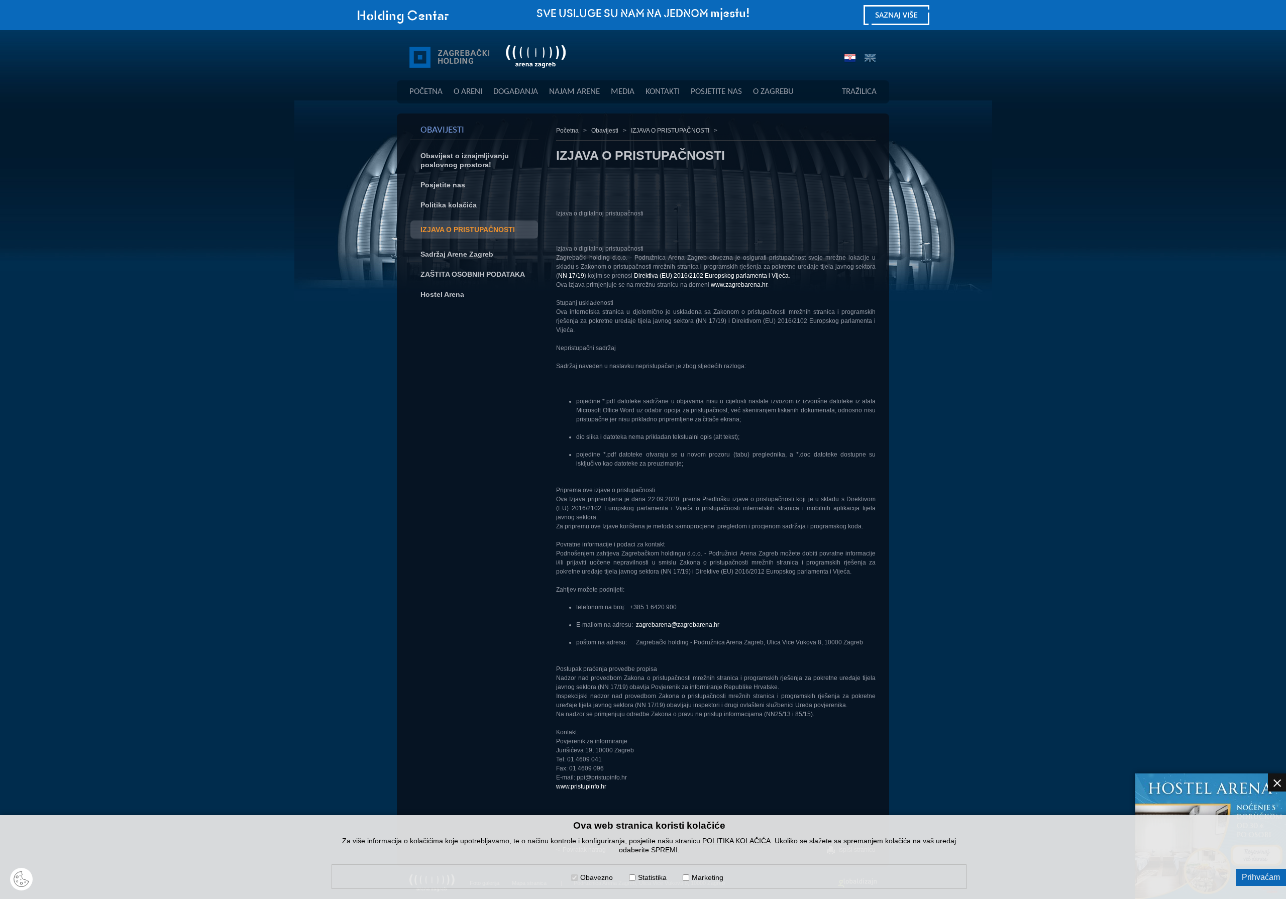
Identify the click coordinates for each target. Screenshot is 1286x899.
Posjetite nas (442, 185)
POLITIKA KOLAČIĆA (736, 841)
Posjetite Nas (716, 91)
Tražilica (859, 91)
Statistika (652, 877)
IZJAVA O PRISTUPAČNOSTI (467, 230)
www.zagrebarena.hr (739, 284)
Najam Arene (574, 91)
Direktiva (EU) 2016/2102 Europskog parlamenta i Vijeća (711, 275)
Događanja (515, 91)
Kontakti (663, 91)
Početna (426, 91)
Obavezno (596, 877)
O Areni (468, 91)
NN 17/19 (571, 275)
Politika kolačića (448, 205)
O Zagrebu (773, 91)
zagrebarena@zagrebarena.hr (677, 624)
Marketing (707, 877)
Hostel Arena (442, 294)
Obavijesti (604, 130)
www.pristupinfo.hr (581, 786)
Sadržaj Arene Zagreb (456, 254)
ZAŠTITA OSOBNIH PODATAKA (472, 274)
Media (622, 91)
